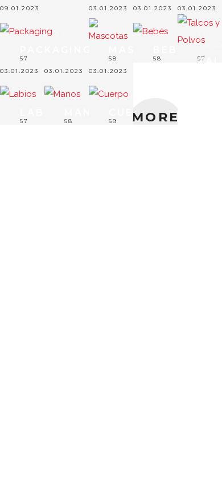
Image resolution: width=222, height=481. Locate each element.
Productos (43, 96)
